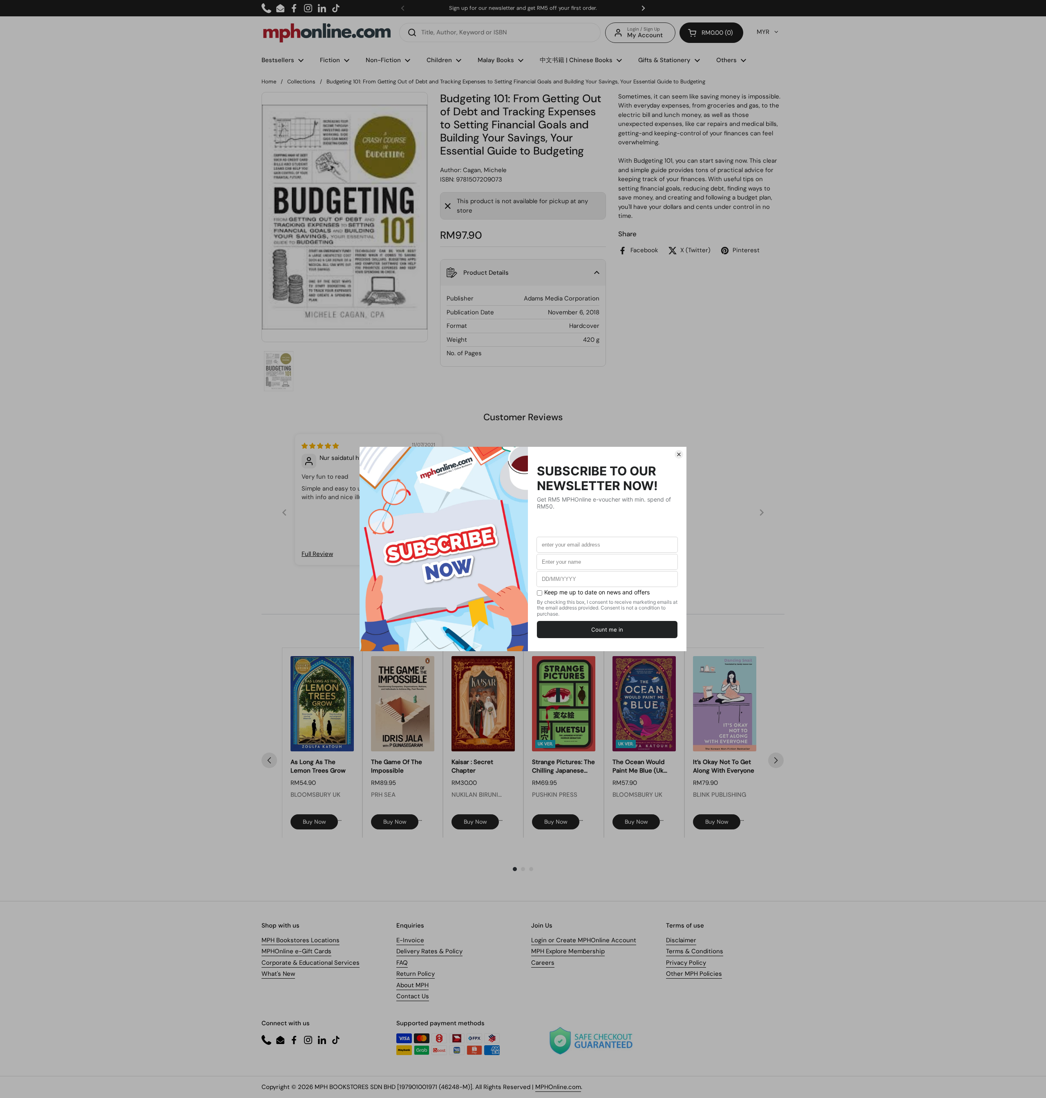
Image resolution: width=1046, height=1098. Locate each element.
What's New (278, 974)
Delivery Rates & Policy (429, 951)
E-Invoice (410, 940)
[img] (320, 446)
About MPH (412, 985)
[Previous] (269, 760)
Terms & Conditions (694, 951)
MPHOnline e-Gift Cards (296, 951)
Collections (301, 81)
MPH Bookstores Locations (301, 940)
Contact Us (412, 996)
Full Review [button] (317, 554)
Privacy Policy (686, 963)
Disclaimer (681, 940)
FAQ (402, 963)
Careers (542, 963)
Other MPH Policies (694, 974)
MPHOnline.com (558, 1087)
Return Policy (415, 974)
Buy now (314, 821)
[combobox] (500, 32)
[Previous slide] (284, 512)
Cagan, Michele (485, 170)
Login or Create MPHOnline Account (583, 940)
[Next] (776, 760)
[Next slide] (761, 512)
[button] (711, 32)
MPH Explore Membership (568, 951)
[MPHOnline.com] (327, 32)
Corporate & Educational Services (311, 963)
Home (269, 81)
